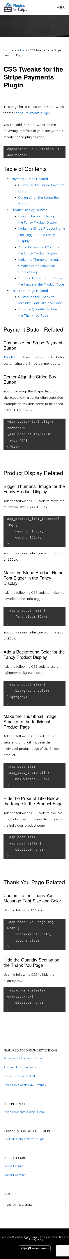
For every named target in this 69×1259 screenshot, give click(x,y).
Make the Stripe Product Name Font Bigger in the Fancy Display (41, 234)
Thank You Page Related (29, 290)
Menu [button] (61, 7)
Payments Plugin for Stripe (16, 7)
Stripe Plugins (30, 1236)
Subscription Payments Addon (23, 1058)
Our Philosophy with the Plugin (23, 1139)
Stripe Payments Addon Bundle (24, 1112)
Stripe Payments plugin (32, 113)
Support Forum (13, 1166)
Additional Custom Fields (19, 1067)
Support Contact (14, 1175)
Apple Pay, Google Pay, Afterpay (24, 1085)
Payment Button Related (29, 179)
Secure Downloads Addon (20, 1076)
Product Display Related (29, 210)
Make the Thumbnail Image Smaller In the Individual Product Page (39, 265)
